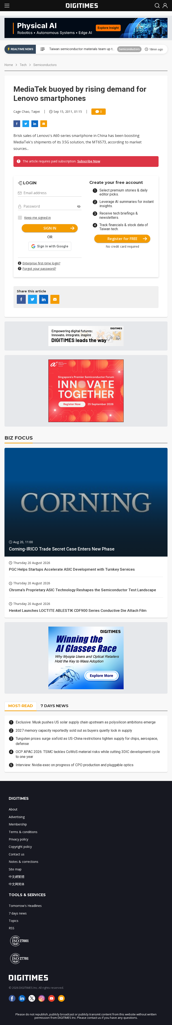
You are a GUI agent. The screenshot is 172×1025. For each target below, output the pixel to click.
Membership (18, 824)
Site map (15, 869)
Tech (23, 65)
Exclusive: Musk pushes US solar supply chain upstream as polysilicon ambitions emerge (86, 722)
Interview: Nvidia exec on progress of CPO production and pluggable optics (74, 765)
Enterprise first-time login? (41, 263)
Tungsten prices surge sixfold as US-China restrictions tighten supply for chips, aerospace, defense (87, 741)
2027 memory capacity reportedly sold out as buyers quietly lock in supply (74, 730)
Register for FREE (122, 238)
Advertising (17, 817)
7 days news (18, 913)
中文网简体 (16, 884)
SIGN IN (49, 228)
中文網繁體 (16, 876)
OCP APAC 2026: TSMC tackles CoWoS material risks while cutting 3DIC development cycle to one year (88, 754)
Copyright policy (20, 846)
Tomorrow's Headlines (25, 906)
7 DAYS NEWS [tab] (54, 706)
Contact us (16, 854)
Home (8, 65)
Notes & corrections (23, 861)
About (13, 809)
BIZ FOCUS (18, 438)
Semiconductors (129, 49)
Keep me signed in (37, 217)
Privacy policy (18, 839)
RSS (11, 928)
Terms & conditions (23, 832)
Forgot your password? (39, 268)
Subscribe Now (88, 161)
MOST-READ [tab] (20, 706)
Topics (13, 921)
